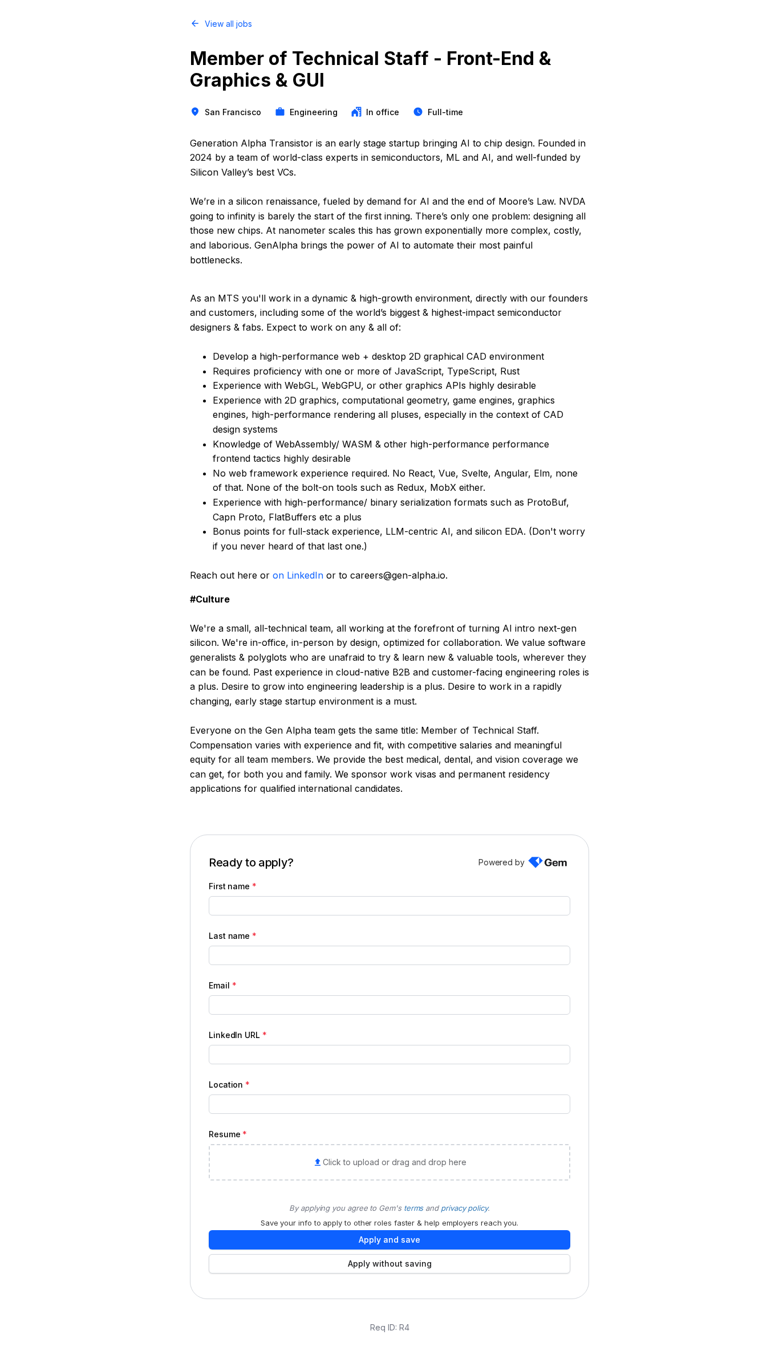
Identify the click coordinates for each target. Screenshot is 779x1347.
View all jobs (228, 24)
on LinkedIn (298, 575)
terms (414, 1207)
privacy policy (464, 1207)
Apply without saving (390, 1263)
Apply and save (389, 1239)
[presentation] (389, 1162)
